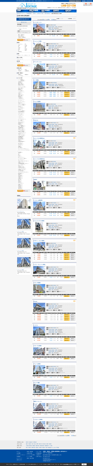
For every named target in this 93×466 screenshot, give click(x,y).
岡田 (40, 443)
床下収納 (20, 147)
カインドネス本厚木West (39, 158)
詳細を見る (66, 35)
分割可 (20, 93)
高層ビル (20, 184)
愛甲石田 (56, 85)
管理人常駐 (20, 95)
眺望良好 (20, 96)
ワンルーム (20, 44)
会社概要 (18, 453)
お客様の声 (39, 454)
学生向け (20, 106)
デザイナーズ (21, 85)
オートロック (21, 159)
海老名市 (31, 442)
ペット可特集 (29, 456)
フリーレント (21, 99)
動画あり (26, 74)
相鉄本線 (37, 445)
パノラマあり (20, 75)
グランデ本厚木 (37, 282)
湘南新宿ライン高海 (48, 445)
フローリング (21, 112)
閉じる (84, 464)
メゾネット (20, 115)
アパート (20, 28)
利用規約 (18, 456)
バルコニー (20, 117)
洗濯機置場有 (21, 127)
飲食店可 (20, 185)
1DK (19, 45)
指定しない (20, 69)
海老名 (56, 332)
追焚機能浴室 (21, 136)
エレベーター (21, 121)
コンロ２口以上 (21, 130)
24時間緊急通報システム (23, 163)
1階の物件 (20, 175)
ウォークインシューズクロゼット (24, 151)
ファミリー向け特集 (31, 454)
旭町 (55, 43)
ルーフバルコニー (22, 119)
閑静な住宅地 (21, 84)
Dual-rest (36, 120)
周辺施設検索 (39, 453)
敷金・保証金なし (21, 34)
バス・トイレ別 (21, 135)
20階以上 (20, 178)
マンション (25, 28)
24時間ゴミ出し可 (22, 169)
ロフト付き (20, 114)
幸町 (55, 140)
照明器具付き (21, 122)
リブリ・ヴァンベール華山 (39, 264)
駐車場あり (20, 173)
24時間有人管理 (21, 167)
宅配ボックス (21, 162)
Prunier (35, 301)
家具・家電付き (21, 126)
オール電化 (20, 120)
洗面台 (20, 140)
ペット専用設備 (21, 80)
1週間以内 (27, 70)
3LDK (26, 49)
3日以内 (19, 70)
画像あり (20, 74)
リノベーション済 (22, 86)
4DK (26, 50)
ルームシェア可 (21, 105)
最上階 (20, 179)
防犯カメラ (20, 165)
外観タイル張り (21, 129)
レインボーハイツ (38, 22)
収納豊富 (20, 152)
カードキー (20, 100)
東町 (55, 202)
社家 (52, 108)
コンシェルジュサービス (23, 172)
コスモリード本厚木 (38, 419)
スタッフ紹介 (39, 451)
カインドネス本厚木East (39, 138)
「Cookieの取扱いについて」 (68, 464)
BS (19, 154)
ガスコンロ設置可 (22, 104)
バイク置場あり (21, 125)
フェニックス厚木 (38, 41)
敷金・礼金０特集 (30, 458)
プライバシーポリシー (21, 454)
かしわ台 (54, 447)
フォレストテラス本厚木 (39, 220)
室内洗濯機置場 (21, 111)
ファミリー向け (21, 110)
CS (19, 153)
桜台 (35, 443)
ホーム (18, 451)
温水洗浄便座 (21, 138)
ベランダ (20, 116)
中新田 (29, 443)
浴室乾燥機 (20, 137)
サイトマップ (19, 458)
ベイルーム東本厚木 (38, 200)
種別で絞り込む (24, 22)
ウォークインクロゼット (23, 148)
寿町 (55, 366)
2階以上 (20, 174)
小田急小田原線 (51, 26)
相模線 (49, 28)
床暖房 (20, 146)
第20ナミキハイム (38, 401)
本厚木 (56, 26)
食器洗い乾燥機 (21, 131)
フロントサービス (22, 168)
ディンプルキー (21, 164)
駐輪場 (20, 124)
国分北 (44, 443)
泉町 (55, 25)
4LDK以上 (20, 51)
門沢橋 (57, 447)
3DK (19, 49)
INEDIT (35, 179)
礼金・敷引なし (21, 35)
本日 (26, 69)
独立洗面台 (20, 143)
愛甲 (37, 443)
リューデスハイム (21, 211)
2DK (26, 46)
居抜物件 (20, 186)
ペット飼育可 (21, 79)
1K (25, 44)
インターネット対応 (22, 158)
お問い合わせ (39, 456)
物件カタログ (19, 459)
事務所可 (20, 89)
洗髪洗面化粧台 (21, 141)
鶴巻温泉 (49, 447)
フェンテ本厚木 (37, 101)
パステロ (36, 325)
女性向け (20, 109)
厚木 (52, 28)
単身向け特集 (29, 453)
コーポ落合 (36, 80)
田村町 (55, 82)
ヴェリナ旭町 (37, 382)
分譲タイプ (20, 94)
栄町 (47, 443)
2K (18, 46)
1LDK (26, 45)
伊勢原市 (35, 442)
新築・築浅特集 (30, 451)
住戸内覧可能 (21, 170)
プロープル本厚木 (38, 345)
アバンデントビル (38, 61)
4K (18, 50)
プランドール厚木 (21, 231)
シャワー (20, 142)
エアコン (20, 145)
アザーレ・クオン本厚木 (39, 240)
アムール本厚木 (37, 363)
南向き (20, 180)
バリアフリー (21, 91)
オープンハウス (21, 101)
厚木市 (53, 25)
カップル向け (21, 107)
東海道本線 (42, 445)
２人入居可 (20, 90)
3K (25, 47)
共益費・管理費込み (22, 37)
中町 (55, 422)
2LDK (19, 47)
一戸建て (20, 29)
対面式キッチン (21, 133)
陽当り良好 (20, 83)
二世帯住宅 (20, 98)
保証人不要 (20, 88)
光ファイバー (21, 157)
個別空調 (20, 188)
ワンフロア (20, 183)
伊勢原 (40, 447)
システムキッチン (22, 132)
